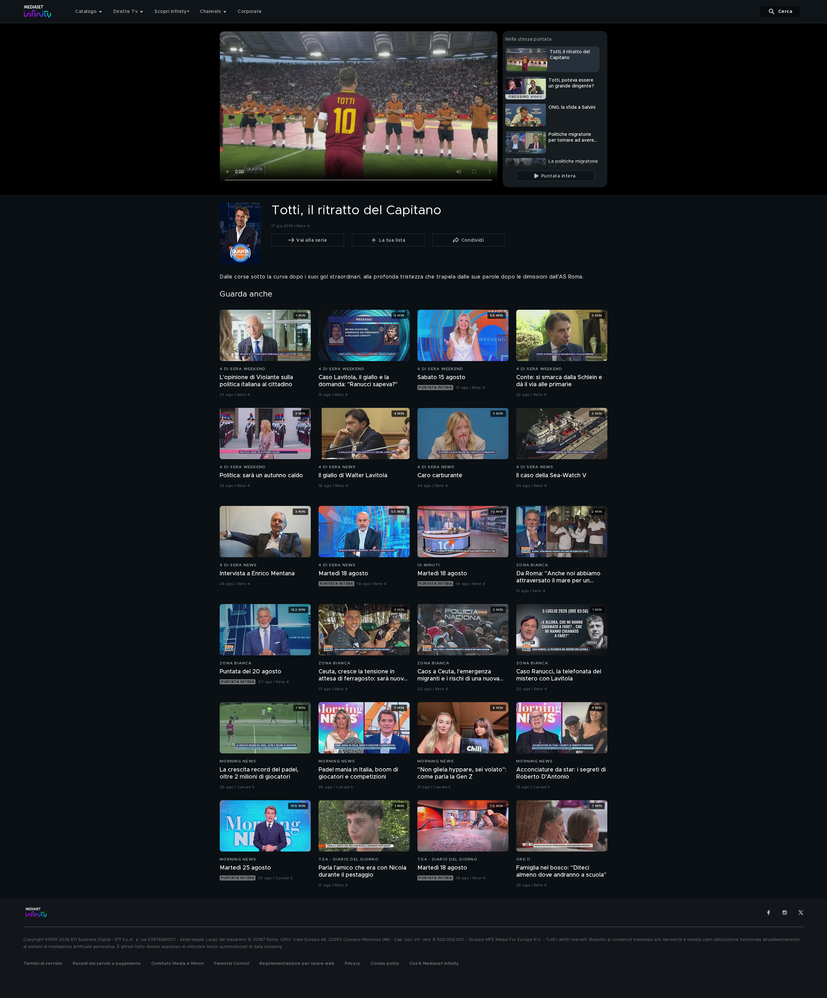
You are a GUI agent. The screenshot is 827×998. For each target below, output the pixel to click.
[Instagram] (785, 912)
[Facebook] (768, 912)
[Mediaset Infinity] (37, 11)
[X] (801, 912)
